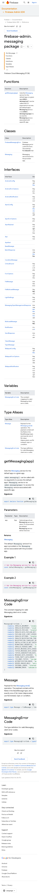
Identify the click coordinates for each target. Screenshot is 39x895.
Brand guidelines (7, 847)
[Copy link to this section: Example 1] (18, 557)
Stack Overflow (7, 837)
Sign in (34, 2)
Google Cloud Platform (9, 873)
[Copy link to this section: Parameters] (19, 510)
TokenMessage (10, 341)
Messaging (29, 93)
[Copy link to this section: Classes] (18, 131)
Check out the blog (8, 811)
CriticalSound (9, 264)
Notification (9, 327)
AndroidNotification (11, 197)
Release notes (6, 843)
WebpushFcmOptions (12, 356)
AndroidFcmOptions (12, 189)
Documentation (9, 8)
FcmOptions (9, 274)
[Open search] (24, 2)
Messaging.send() (26, 426)
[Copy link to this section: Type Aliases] (25, 412)
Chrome (4, 867)
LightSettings (9, 297)
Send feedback (12, 31)
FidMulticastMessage (12, 289)
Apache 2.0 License (8, 770)
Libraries (4, 799)
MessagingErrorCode (12, 397)
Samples (4, 795)
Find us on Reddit (7, 814)
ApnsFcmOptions (10, 219)
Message (8, 424)
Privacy (10, 885)
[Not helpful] (20, 26)
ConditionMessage (11, 260)
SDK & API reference (8, 792)
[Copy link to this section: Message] (20, 680)
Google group (6, 840)
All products (6, 877)
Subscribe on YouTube (9, 821)
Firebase (7, 20)
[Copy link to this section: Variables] (20, 386)
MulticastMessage (11, 321)
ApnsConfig (9, 205)
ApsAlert (8, 242)
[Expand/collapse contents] (17, 53)
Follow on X (5, 818)
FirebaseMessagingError (13, 142)
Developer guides (7, 789)
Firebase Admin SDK (15, 12)
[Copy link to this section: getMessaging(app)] (6, 465)
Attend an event (7, 824)
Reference (25, 22)
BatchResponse (10, 250)
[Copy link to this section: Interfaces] (22, 170)
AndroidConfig (10, 181)
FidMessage (9, 281)
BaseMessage (9, 246)
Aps (6, 237)
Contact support (7, 833)
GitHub (4, 802)
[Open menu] (3, 2)
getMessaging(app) (11, 93)
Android (4, 863)
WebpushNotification (12, 366)
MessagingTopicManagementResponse (18, 305)
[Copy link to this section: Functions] (21, 82)
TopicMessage (9, 345)
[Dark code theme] (30, 498)
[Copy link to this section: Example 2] (18, 578)
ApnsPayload (9, 225)
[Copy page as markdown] (28, 46)
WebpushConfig (10, 348)
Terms (4, 885)
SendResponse (10, 333)
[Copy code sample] (33, 498)
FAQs (3, 850)
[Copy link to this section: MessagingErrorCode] (14, 604)
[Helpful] (17, 26)
